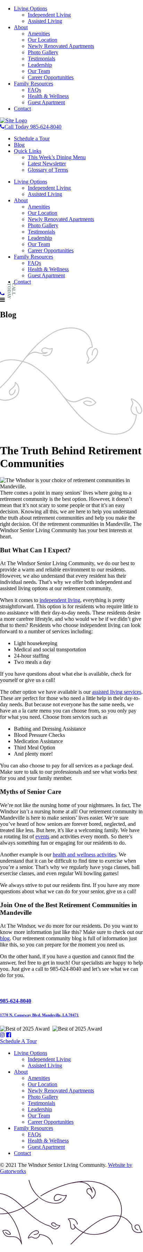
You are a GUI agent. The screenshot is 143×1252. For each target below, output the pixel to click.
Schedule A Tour (18, 1041)
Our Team (39, 71)
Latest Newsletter (47, 163)
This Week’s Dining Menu (57, 157)
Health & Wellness (48, 96)
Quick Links (27, 151)
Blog (19, 145)
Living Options (30, 8)
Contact (22, 109)
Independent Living (49, 15)
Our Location (42, 40)
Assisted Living (45, 21)
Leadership (40, 65)
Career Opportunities (51, 77)
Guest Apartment (46, 102)
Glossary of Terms (48, 170)
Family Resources (33, 84)
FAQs (34, 90)
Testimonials (41, 59)
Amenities (39, 33)
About (21, 27)
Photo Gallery (43, 52)
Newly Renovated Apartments (61, 46)
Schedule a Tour (32, 138)
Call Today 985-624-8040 (33, 127)
